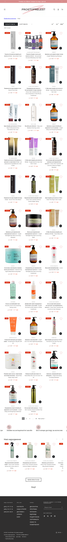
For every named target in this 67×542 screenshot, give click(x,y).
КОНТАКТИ (20, 506)
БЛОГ (18, 517)
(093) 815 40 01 (8, 512)
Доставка (18, 536)
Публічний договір (9, 538)
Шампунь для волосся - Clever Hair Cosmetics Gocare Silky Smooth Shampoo (48, 464)
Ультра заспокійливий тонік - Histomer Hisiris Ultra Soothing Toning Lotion (13, 305)
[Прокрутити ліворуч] (5, 1)
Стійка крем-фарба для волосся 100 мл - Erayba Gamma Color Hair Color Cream (33, 162)
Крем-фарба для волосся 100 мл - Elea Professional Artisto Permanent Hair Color (13, 127)
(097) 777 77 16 (8, 506)
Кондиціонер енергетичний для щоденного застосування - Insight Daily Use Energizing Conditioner (13, 409)
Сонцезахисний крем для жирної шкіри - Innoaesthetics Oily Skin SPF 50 (13, 341)
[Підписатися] (62, 507)
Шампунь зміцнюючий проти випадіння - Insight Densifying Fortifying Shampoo (54, 375)
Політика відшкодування (9, 534)
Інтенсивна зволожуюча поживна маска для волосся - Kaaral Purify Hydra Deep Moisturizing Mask (13, 269)
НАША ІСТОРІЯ (21, 509)
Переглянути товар (19, 48)
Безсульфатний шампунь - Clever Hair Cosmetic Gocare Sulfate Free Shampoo (33, 409)
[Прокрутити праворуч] (61, 1)
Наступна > (41, 418)
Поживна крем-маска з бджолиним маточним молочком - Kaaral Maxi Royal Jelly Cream (13, 375)
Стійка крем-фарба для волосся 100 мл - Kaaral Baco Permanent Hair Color (54, 90)
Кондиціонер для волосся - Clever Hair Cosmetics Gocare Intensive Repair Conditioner (29, 464)
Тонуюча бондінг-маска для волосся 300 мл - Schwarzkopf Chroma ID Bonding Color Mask (33, 56)
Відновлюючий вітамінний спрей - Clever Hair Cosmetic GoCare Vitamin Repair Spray (33, 199)
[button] (54, 9)
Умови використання (10, 536)
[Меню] (5, 9)
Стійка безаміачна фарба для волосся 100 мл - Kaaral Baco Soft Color (54, 233)
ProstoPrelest (11, 532)
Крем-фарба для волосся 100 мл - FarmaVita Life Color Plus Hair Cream (54, 341)
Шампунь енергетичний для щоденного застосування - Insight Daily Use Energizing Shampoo (54, 127)
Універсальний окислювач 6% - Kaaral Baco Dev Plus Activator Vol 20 (33, 375)
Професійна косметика (10, 18)
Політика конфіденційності (22, 534)
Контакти (24, 536)
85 (36, 418)
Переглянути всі (34, 480)
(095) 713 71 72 (8, 509)
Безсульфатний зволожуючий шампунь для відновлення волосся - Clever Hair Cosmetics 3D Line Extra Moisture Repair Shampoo (54, 164)
